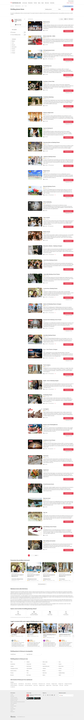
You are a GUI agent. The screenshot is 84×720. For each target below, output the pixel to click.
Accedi (68, 2)
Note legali (12, 696)
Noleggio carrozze (42, 685)
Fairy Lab (45, 512)
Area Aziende (71, 1)
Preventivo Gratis (68, 31)
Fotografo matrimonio (13, 683)
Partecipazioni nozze (42, 683)
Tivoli (27, 672)
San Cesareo (29, 675)
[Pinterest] (48, 695)
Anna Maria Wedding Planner (49, 335)
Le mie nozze (24, 2)
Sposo (43, 2)
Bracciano (12, 675)
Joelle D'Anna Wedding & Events (50, 260)
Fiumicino (44, 664)
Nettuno (60, 670)
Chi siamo (12, 707)
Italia (62, 695)
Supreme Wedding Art (48, 128)
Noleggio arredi (60, 683)
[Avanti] (73, 572)
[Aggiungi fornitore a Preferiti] (41, 23)
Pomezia (11, 672)
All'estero (13, 44)
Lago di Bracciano (29, 654)
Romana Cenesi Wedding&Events (50, 424)
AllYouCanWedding (47, 202)
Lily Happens (46, 409)
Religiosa (13, 41)
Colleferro (44, 668)
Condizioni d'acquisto (13, 697)
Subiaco (44, 675)
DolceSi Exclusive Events (48, 484)
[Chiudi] (24, 19)
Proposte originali (55, 685)
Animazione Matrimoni (13, 685)
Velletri (60, 675)
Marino (28, 670)
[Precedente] (11, 572)
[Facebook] (43, 695)
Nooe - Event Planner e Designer (50, 349)
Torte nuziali (61, 685)
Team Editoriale (12, 708)
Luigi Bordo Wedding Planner (49, 156)
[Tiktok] (54, 695)
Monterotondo (61, 666)
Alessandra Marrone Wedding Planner (51, 142)
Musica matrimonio (28, 683)
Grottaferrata (12, 664)
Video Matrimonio (21, 683)
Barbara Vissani (46, 231)
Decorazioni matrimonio (28, 685)
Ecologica (13, 52)
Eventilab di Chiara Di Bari (48, 81)
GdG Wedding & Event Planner (49, 526)
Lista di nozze (35, 685)
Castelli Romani (13, 654)
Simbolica (13, 48)
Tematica (13, 50)
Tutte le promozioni (41, 584)
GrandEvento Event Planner (49, 440)
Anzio (60, 661)
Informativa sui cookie (13, 700)
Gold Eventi (45, 455)
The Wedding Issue (47, 65)
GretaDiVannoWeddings (48, 97)
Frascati (60, 664)
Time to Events (46, 217)
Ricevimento (30, 2)
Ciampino (12, 666)
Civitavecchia (29, 664)
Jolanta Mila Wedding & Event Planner (51, 274)
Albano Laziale (45, 661)
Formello (60, 668)
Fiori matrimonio (21, 685)
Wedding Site (12, 711)
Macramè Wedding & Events (49, 186)
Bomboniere (48, 683)
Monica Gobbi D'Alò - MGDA (49, 36)
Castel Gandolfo (29, 668)
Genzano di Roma (13, 670)
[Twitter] (46, 695)
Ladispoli (28, 661)
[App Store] (30, 699)
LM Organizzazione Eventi (48, 50)
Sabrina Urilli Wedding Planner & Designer (52, 304)
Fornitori (35, 2)
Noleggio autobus (54, 683)
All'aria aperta (14, 46)
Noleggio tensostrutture (68, 683)
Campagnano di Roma (14, 668)
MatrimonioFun (46, 22)
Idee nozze (47, 2)
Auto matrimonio (34, 683)
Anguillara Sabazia (62, 672)
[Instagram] (50, 695)
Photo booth (66, 685)
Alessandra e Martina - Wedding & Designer (52, 246)
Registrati (72, 2)
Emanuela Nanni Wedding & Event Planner (52, 319)
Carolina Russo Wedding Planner (50, 288)
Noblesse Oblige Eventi (48, 112)
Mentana (44, 670)
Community (52, 2)
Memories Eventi (46, 498)
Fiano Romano (29, 666)
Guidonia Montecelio (46, 666)
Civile (13, 43)
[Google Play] (37, 699)
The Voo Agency (46, 365)
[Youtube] (52, 695)
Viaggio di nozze (48, 685)
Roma (11, 661)
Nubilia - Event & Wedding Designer (51, 380)
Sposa (39, 2)
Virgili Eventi (46, 470)
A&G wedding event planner (49, 540)
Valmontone (45, 672)
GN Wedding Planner (47, 394)
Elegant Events (46, 170)
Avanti (36, 555)
